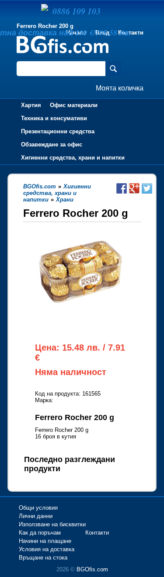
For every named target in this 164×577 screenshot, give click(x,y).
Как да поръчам (40, 532)
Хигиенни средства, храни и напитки (73, 157)
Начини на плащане (45, 541)
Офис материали (74, 105)
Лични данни (35, 516)
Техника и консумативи (54, 118)
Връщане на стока (43, 557)
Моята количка (119, 88)
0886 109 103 (76, 11)
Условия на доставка (46, 549)
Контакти (97, 532)
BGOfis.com (92, 569)
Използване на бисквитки (52, 524)
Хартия (31, 105)
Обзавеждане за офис (51, 144)
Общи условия (38, 507)
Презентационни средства (57, 131)
